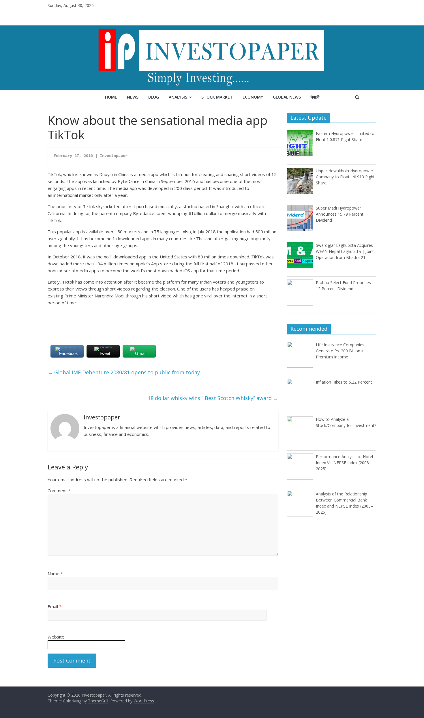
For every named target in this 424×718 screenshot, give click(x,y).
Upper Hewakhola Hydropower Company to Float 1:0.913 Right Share (345, 177)
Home (111, 97)
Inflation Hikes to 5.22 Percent (344, 382)
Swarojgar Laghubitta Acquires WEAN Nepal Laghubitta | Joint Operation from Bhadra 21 (345, 251)
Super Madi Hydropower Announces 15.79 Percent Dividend (339, 214)
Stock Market (217, 97)
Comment (59, 490)
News (132, 97)
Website (56, 637)
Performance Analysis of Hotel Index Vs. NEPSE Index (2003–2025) (344, 462)
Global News (287, 97)
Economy (253, 97)
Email (54, 606)
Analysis (178, 97)
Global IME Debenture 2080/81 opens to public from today (124, 372)
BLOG (153, 97)
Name (55, 573)
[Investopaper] (212, 29)
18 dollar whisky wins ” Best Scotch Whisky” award (213, 398)
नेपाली (315, 97)
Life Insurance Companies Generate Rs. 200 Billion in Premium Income (340, 351)
